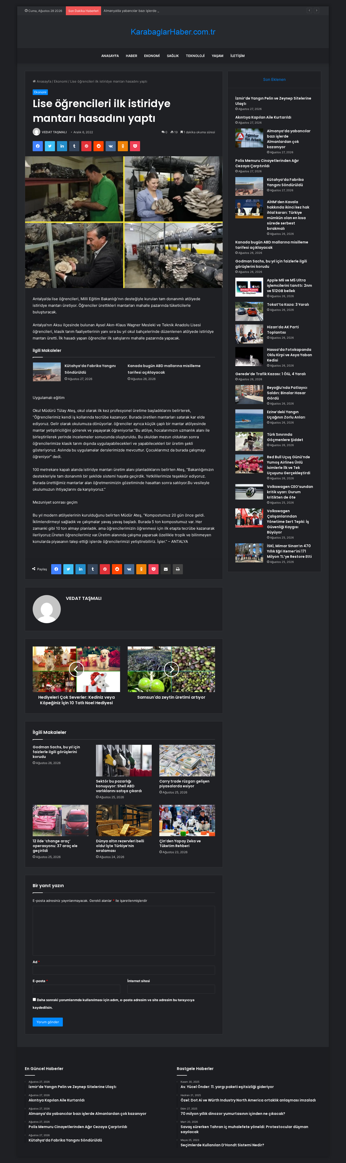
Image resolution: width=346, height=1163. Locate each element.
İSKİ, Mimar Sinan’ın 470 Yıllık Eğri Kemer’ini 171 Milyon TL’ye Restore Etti (289, 551)
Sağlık (173, 56)
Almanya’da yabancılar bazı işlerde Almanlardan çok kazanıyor (151, 11)
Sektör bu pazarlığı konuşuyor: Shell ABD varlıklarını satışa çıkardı (119, 786)
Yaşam (217, 56)
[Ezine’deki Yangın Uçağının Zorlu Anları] (249, 418)
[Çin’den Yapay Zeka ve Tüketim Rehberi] (187, 820)
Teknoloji (195, 56)
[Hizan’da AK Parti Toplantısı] (249, 334)
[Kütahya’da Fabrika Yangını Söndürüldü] (47, 372)
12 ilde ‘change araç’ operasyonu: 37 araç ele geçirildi (55, 845)
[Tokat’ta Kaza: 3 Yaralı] (249, 311)
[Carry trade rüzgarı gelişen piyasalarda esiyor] (187, 760)
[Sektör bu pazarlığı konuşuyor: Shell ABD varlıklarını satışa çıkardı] (124, 760)
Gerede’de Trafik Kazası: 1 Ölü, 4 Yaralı (270, 373)
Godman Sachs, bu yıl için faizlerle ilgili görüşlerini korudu (56, 752)
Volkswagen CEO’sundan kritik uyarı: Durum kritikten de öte (290, 492)
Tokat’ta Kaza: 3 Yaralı (288, 304)
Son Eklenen (274, 79)
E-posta (40, 981)
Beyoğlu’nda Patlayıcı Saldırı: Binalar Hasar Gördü (287, 393)
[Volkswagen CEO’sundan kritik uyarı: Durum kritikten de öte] (249, 492)
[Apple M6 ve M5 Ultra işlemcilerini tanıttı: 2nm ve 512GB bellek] (249, 287)
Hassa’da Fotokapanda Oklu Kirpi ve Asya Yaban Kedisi (289, 355)
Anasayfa (110, 56)
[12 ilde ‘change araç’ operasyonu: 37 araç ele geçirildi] (60, 820)
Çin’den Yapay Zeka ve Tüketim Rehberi (180, 843)
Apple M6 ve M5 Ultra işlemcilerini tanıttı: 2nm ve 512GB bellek (289, 285)
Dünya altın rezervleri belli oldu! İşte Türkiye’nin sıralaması (120, 845)
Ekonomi (152, 56)
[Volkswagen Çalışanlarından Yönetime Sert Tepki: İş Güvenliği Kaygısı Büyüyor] (249, 517)
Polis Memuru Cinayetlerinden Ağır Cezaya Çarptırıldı (267, 163)
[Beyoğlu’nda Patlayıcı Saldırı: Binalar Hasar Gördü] (249, 394)
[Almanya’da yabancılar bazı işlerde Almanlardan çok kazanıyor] (249, 137)
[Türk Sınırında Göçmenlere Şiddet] (249, 441)
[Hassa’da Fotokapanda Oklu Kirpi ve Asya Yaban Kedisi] (249, 356)
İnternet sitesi (138, 981)
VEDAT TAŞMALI (54, 132)
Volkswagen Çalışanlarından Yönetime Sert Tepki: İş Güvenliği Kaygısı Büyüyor (288, 521)
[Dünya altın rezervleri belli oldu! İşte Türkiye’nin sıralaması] (124, 820)
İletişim (237, 56)
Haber (131, 56)
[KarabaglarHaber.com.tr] (173, 32)
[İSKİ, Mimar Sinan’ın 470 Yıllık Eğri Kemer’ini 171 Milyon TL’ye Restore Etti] (249, 552)
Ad (36, 962)
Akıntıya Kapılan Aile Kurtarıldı (263, 117)
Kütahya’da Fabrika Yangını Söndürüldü (285, 182)
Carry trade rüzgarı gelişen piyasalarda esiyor (184, 784)
